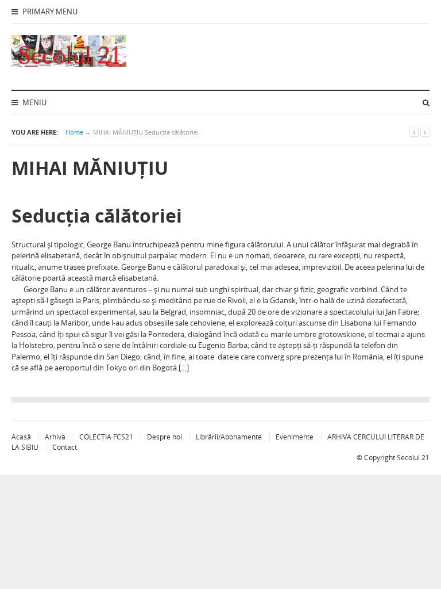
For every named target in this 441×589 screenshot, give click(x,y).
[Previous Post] (414, 132)
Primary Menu (49, 11)
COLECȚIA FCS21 (106, 437)
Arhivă (55, 437)
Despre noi (164, 437)
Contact (64, 447)
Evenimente (295, 437)
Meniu (34, 102)
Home (74, 132)
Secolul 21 (413, 457)
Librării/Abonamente (229, 437)
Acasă (21, 437)
